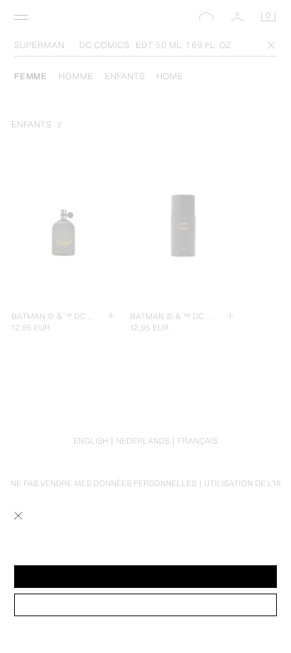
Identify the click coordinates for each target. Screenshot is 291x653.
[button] (145, 576)
